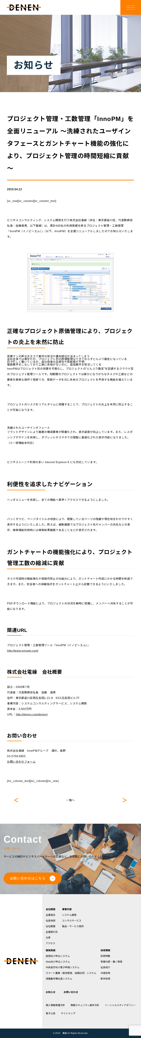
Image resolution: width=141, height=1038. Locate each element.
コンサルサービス (71, 920)
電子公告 (50, 1013)
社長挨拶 (50, 920)
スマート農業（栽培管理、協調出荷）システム (71, 973)
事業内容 (67, 909)
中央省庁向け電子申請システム (62, 967)
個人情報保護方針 (55, 1005)
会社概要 (50, 909)
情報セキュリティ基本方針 (84, 1005)
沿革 (48, 937)
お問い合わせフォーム (21, 761)
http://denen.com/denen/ (32, 714)
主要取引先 (52, 932)
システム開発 (69, 915)
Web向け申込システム (58, 961)
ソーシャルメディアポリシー (120, 1005)
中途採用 (105, 973)
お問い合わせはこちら (28, 878)
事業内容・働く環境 (111, 961)
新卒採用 (105, 978)
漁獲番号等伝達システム (59, 978)
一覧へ (70, 800)
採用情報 (105, 950)
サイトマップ (68, 1013)
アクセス (50, 943)
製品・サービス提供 (73, 926)
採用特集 (105, 956)
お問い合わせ (71, 992)
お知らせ (50, 992)
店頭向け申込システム (58, 956)
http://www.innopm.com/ (22, 650)
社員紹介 (105, 967)
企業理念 (50, 915)
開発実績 (50, 950)
